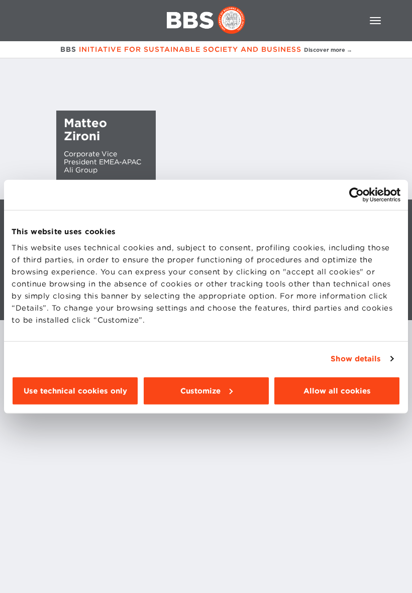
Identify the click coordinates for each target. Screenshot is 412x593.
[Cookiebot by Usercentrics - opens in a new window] (356, 195)
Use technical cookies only (75, 390)
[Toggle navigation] (375, 20)
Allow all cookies (337, 390)
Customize (200, 390)
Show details (356, 358)
